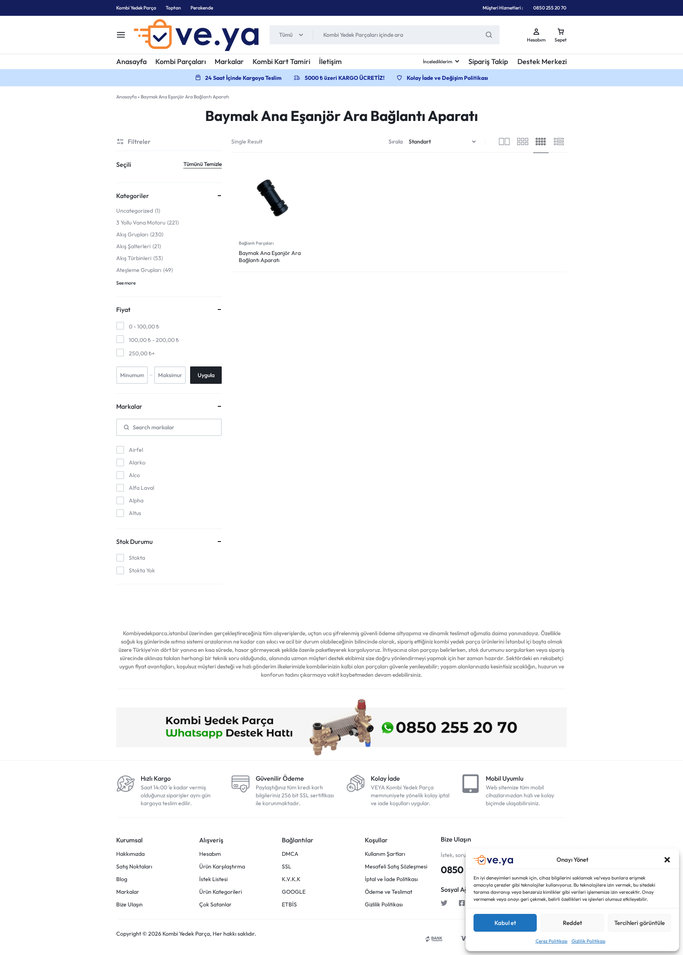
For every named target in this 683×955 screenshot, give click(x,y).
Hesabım (210, 854)
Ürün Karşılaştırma (222, 866)
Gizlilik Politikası (589, 941)
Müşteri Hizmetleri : (503, 8)
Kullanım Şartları (385, 854)
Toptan (173, 8)
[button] (667, 860)
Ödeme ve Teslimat (388, 892)
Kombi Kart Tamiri (281, 61)
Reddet (572, 923)
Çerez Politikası (552, 941)
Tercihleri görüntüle (639, 923)
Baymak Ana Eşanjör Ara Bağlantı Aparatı (270, 256)
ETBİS (289, 904)
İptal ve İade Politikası (391, 879)
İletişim (330, 61)
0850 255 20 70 (549, 8)
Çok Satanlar (215, 904)
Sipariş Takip (488, 61)
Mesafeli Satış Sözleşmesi (396, 866)
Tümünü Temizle (202, 164)
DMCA (290, 854)
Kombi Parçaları (180, 61)
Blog (121, 879)
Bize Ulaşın (129, 904)
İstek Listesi (213, 879)
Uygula (206, 375)
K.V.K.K (291, 879)
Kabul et (505, 923)
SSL (286, 866)
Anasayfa (131, 61)
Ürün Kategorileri (220, 892)
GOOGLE (294, 892)
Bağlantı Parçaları (256, 243)
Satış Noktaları (134, 866)
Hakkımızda (130, 854)
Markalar (229, 61)
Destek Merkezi (542, 61)
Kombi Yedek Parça (136, 8)
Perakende (202, 8)
